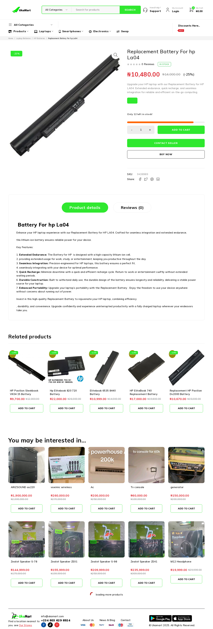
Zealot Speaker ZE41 (144, 561)
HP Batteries (39, 38)
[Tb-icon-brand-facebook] (43, 624)
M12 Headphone (181, 561)
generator (177, 487)
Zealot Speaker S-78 (24, 561)
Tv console (137, 487)
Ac (92, 487)
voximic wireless (61, 487)
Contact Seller (166, 143)
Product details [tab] (85, 207)
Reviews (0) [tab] (132, 207)
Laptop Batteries (23, 38)
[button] (115, 55)
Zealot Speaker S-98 (104, 561)
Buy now (166, 154)
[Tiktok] (50, 624)
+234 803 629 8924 (55, 620)
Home (10, 38)
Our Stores (25, 625)
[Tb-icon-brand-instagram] (56, 624)
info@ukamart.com (52, 616)
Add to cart (181, 129)
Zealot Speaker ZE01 (64, 561)
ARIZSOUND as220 (23, 487)
